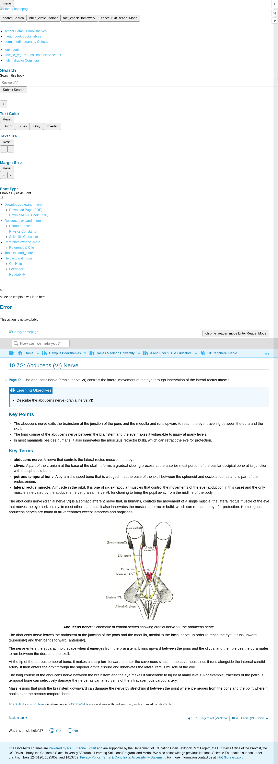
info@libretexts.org (230, 757)
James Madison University (115, 353)
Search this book (12, 75)
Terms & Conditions (116, 757)
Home (29, 353)
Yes (58, 731)
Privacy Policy (90, 757)
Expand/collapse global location (266, 352)
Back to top (16, 717)
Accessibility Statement (148, 757)
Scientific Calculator (23, 236)
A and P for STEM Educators (170, 353)
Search (16, 343)
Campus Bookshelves (65, 353)
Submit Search (13, 90)
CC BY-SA (78, 704)
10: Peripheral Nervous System (229, 353)
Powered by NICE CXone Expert (73, 748)
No (76, 731)
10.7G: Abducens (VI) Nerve (27, 704)
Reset (7, 119)
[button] (16, 269)
